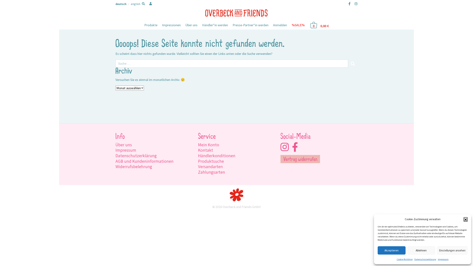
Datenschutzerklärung (425, 259)
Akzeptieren (391, 250)
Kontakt (205, 150)
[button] (465, 219)
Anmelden (280, 25)
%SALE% (298, 25)
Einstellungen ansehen (452, 250)
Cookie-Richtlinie (405, 259)
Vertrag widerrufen (300, 160)
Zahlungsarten (211, 172)
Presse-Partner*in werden (250, 25)
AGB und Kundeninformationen (144, 161)
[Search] (353, 63)
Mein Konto (208, 144)
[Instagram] (355, 3)
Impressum (443, 259)
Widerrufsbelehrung (133, 166)
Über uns (191, 25)
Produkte (150, 25)
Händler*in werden (215, 25)
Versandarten (210, 166)
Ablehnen (421, 250)
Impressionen (171, 25)
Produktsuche (211, 161)
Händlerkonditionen (216, 155)
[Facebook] (349, 3)
